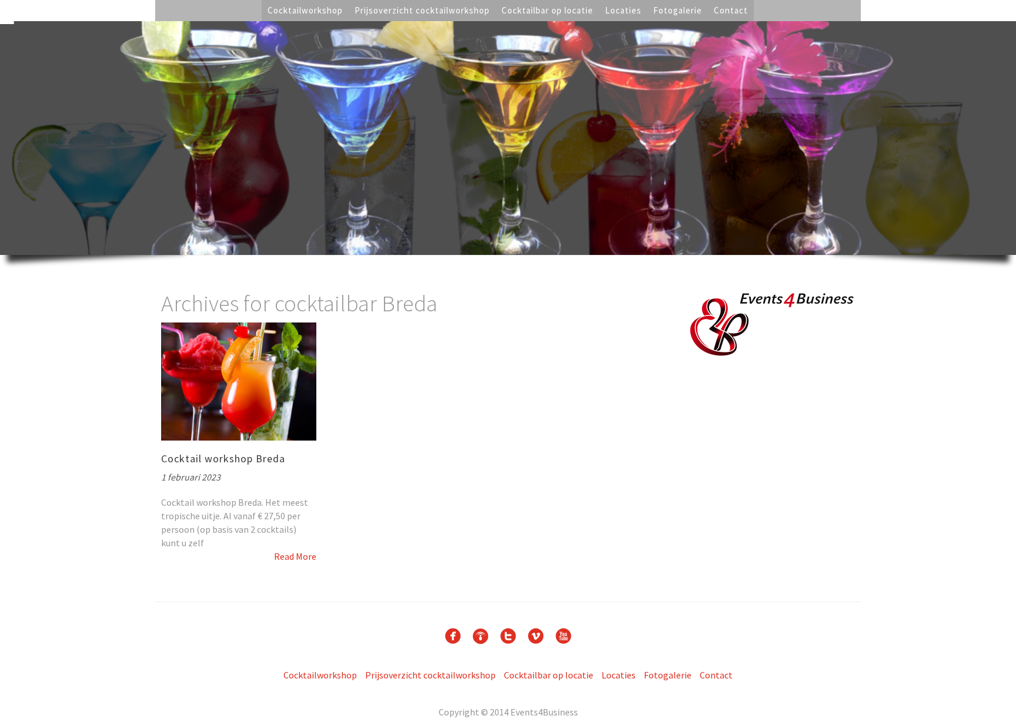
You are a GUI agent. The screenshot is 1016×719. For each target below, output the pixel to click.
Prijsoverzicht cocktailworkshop (422, 10)
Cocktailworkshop (305, 10)
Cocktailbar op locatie (547, 10)
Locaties (623, 10)
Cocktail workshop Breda (223, 458)
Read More (295, 556)
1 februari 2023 (190, 477)
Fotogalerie (677, 10)
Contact (731, 10)
